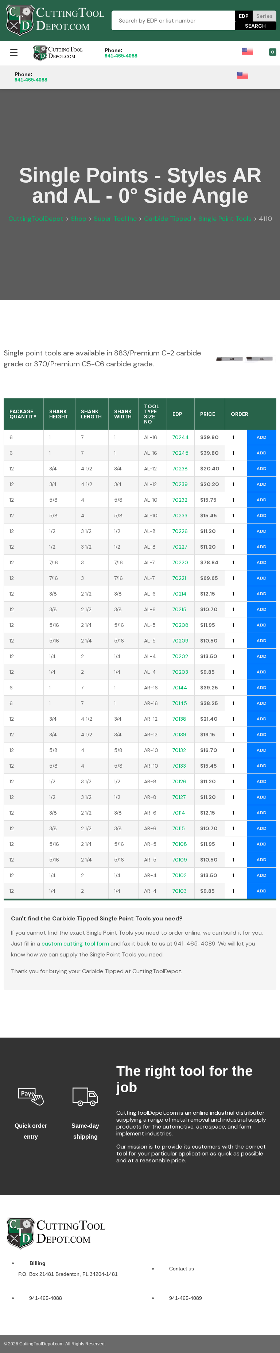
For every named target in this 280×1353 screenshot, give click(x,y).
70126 (179, 781)
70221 (179, 578)
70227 (179, 547)
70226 (180, 531)
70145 (179, 703)
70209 (180, 640)
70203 (180, 672)
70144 (179, 687)
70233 (179, 515)
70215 (179, 609)
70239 (180, 484)
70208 (180, 625)
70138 (179, 719)
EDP (244, 16)
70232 (179, 500)
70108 (179, 844)
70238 (180, 468)
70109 (179, 859)
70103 (179, 891)
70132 (179, 750)
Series (264, 16)
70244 (180, 437)
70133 (179, 766)
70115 (178, 828)
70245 (180, 453)
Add (262, 437)
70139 (179, 734)
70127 (179, 797)
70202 (180, 656)
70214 (179, 593)
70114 (178, 812)
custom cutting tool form (75, 943)
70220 (180, 562)
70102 (179, 875)
